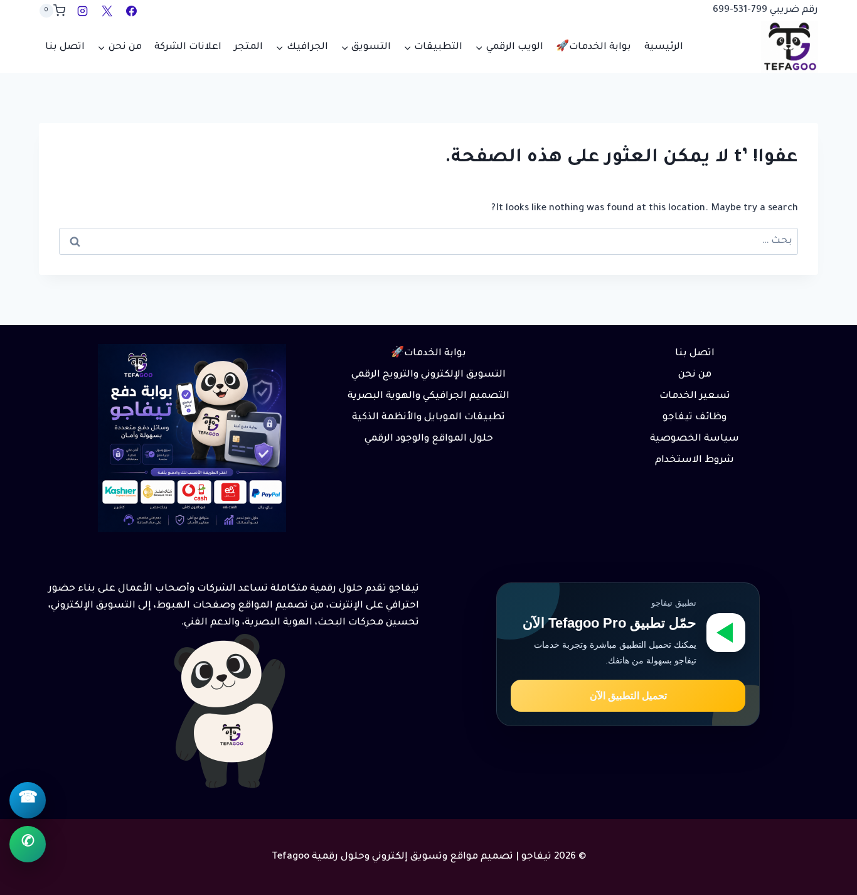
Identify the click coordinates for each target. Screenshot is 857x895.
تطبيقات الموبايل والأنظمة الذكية (428, 417)
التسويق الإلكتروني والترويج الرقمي (428, 375)
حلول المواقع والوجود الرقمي (429, 439)
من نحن (694, 375)
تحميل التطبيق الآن (628, 695)
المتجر (248, 47)
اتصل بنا (65, 47)
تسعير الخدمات (694, 396)
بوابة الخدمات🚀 (593, 47)
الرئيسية (663, 47)
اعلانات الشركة (187, 47)
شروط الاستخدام (694, 460)
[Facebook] (131, 10)
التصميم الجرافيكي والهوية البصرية (428, 396)
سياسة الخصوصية (694, 439)
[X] (106, 10)
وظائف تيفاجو (695, 417)
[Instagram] (82, 10)
